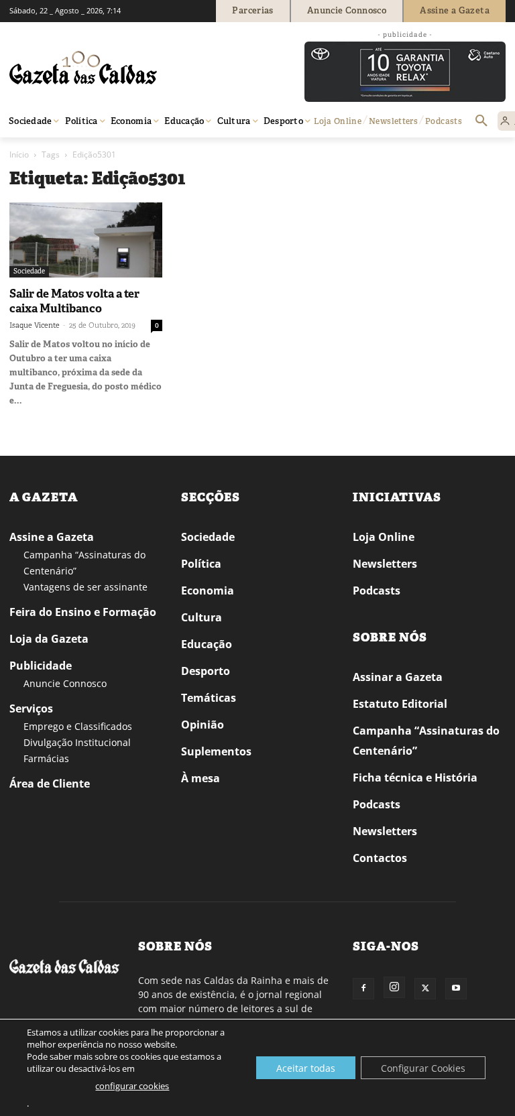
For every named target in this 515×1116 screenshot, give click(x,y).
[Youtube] (456, 988)
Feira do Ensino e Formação (82, 612)
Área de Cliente (49, 783)
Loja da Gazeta (49, 638)
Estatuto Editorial (400, 703)
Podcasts (376, 590)
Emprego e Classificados (77, 726)
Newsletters (385, 563)
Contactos (380, 858)
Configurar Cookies (423, 1068)
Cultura (201, 617)
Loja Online (383, 537)
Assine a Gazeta (51, 537)
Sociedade (29, 271)
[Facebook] (363, 988)
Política (201, 563)
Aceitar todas (305, 1068)
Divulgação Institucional (77, 742)
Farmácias (46, 758)
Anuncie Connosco (65, 683)
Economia (207, 590)
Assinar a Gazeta (398, 677)
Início (19, 154)
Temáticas (208, 697)
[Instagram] (394, 987)
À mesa (200, 778)
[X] (425, 988)
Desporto (205, 671)
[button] (481, 121)
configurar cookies (132, 1086)
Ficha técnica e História (415, 777)
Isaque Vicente (34, 325)
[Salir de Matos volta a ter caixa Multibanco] (85, 239)
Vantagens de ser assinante (85, 586)
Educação (206, 644)
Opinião (202, 724)
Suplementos (216, 751)
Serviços (31, 708)
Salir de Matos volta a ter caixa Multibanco (74, 301)
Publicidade (40, 665)
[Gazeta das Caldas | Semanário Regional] (136, 67)
